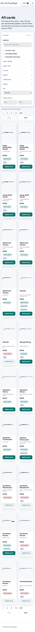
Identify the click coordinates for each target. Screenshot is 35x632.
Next (25, 118)
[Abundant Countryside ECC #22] (9, 425)
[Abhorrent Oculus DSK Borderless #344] (26, 230)
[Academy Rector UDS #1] (9, 568)
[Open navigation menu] (33, 3)
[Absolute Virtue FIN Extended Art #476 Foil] (26, 377)
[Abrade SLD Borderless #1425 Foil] (9, 329)
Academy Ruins (26, 581)
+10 (16, 113)
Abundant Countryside (7, 438)
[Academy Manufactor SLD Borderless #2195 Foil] (26, 473)
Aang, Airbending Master (7, 147)
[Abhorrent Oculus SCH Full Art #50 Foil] (9, 230)
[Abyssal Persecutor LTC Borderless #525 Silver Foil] (26, 425)
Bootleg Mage (11, 3)
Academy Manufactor (7, 487)
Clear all (28, 35)
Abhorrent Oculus (7, 244)
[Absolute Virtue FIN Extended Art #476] (9, 377)
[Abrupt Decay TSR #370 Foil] (26, 329)
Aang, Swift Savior (7, 196)
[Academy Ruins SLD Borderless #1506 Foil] (26, 568)
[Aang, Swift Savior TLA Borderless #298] (26, 182)
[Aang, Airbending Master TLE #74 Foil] (9, 133)
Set (4, 88)
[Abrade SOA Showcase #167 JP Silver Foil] (26, 278)
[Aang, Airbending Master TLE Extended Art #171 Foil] (26, 133)
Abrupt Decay (25, 342)
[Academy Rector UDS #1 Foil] (26, 520)
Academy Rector (6, 535)
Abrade (23, 291)
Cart (25, 3)
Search (6, 40)
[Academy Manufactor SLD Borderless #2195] (9, 473)
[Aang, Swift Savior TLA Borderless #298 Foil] (9, 182)
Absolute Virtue (6, 391)
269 (21, 113)
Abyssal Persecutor (24, 439)
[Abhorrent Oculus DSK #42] (9, 278)
